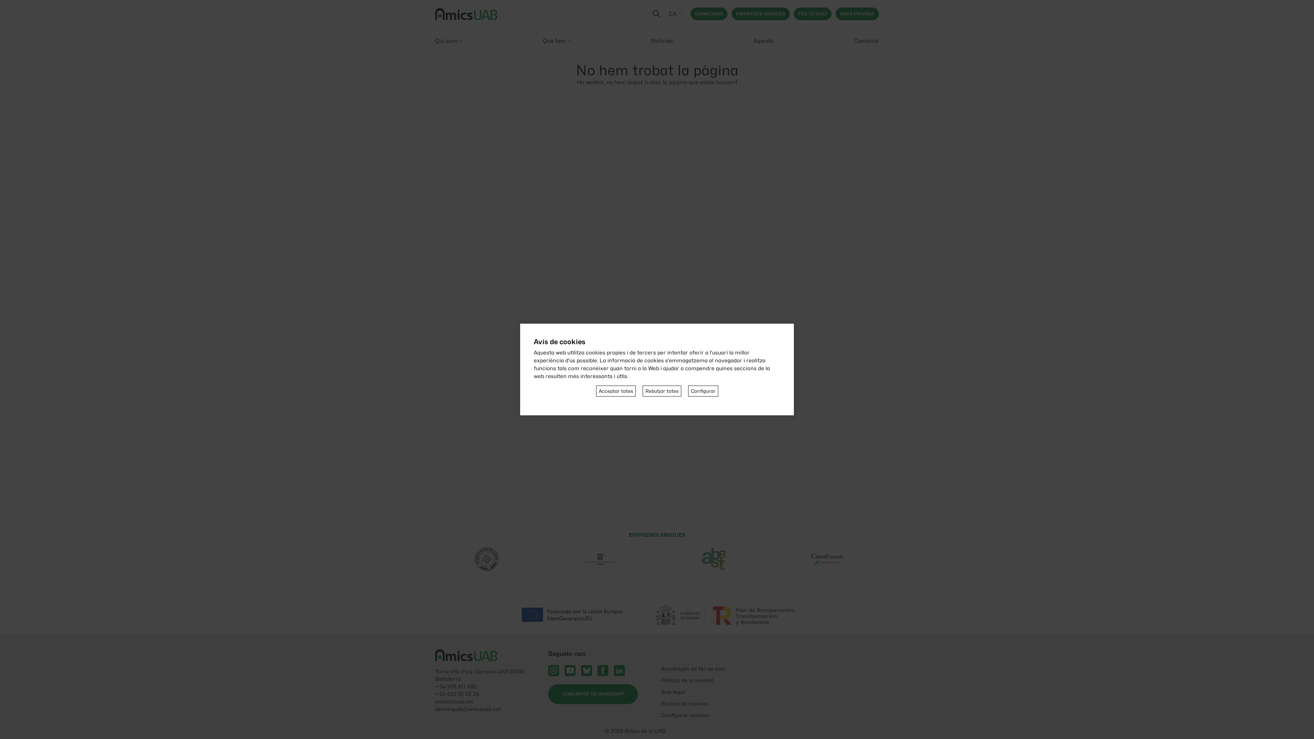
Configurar (703, 391)
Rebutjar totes (662, 391)
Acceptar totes (616, 391)
